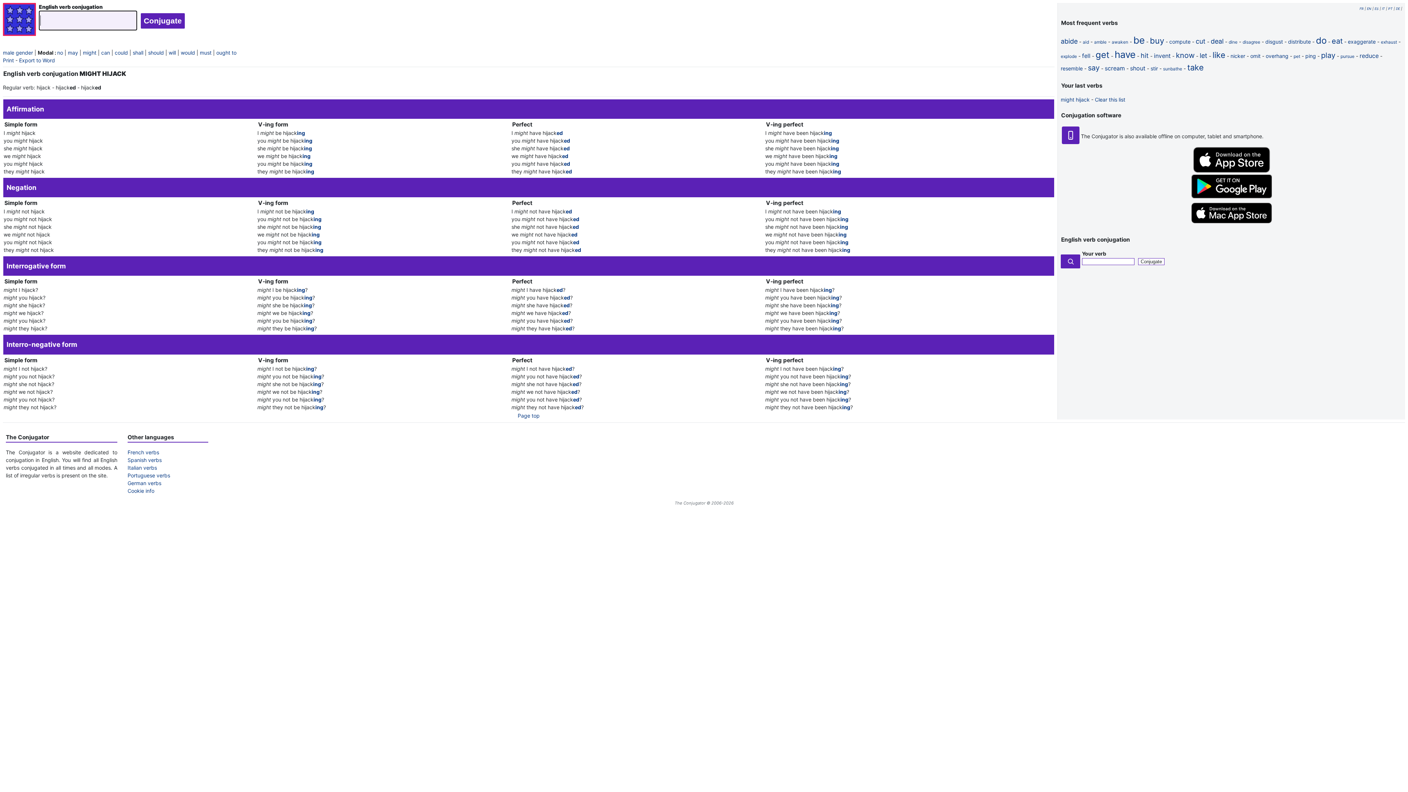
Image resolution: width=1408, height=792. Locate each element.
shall (138, 53)
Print (8, 60)
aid (1086, 42)
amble (1100, 42)
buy (1157, 40)
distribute (1299, 41)
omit (1255, 56)
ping (1310, 56)
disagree (1251, 42)
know (1185, 55)
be (1139, 40)
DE (1398, 9)
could (121, 53)
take (1195, 67)
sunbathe (1172, 69)
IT (1383, 9)
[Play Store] (1231, 196)
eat (1337, 41)
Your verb (1094, 253)
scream (1115, 68)
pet (1297, 56)
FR (1362, 9)
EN (1369, 9)
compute (1180, 41)
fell (1086, 55)
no (60, 53)
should (156, 53)
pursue (1347, 56)
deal (1217, 41)
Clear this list (1110, 99)
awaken (1120, 42)
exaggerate (1362, 41)
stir (1154, 68)
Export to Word (37, 60)
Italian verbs (142, 468)
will (172, 53)
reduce (1369, 55)
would (188, 53)
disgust (1274, 41)
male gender (18, 53)
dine (1233, 42)
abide (1069, 41)
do (1321, 40)
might (89, 53)
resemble (1072, 68)
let (1203, 55)
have (1125, 54)
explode (1069, 56)
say (1094, 67)
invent (1162, 55)
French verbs (143, 452)
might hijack (1075, 99)
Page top (529, 415)
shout (1137, 68)
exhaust (1389, 42)
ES (1377, 9)
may (73, 53)
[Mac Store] (1231, 224)
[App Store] (1231, 171)
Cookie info (141, 491)
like (1219, 55)
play (1328, 55)
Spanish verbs (145, 460)
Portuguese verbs (149, 475)
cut (1201, 41)
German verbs (144, 483)
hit (1145, 55)
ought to (226, 53)
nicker (1238, 56)
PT (1390, 9)
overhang (1277, 56)
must (206, 53)
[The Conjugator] (19, 20)
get (1103, 55)
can (105, 53)
